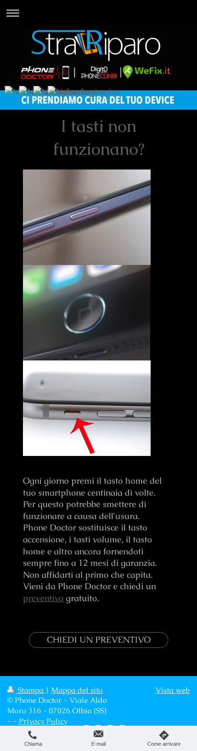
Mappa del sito (77, 690)
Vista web (172, 690)
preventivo (43, 597)
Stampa (30, 690)
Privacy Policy (43, 721)
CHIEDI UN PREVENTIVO (99, 639)
